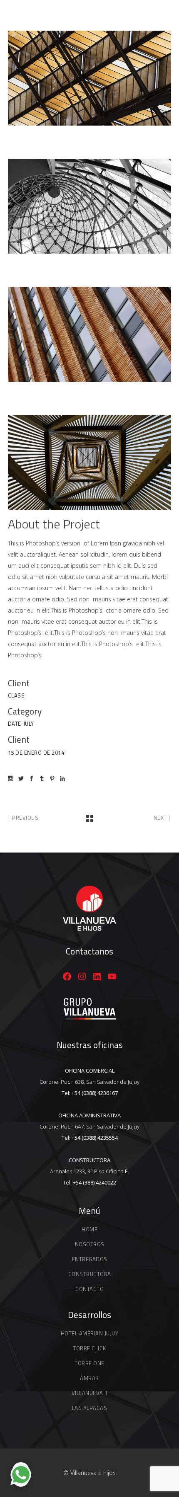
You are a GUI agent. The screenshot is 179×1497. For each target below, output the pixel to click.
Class (16, 695)
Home (89, 1229)
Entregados (89, 1259)
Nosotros (89, 1244)
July (28, 723)
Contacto (89, 1289)
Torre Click (89, 1348)
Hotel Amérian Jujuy (90, 1333)
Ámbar (89, 1378)
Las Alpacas (89, 1408)
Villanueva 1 (90, 1393)
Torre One (89, 1363)
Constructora (89, 1274)
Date (14, 723)
